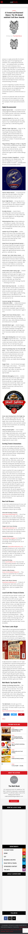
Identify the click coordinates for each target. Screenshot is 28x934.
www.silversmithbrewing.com (10, 514)
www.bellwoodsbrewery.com (15, 546)
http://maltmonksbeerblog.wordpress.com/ (13, 711)
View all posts (14, 801)
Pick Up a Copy (14, 929)
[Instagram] (14, 918)
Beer (4, 719)
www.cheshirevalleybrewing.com (11, 572)
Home (2, 929)
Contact (11, 931)
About (7, 931)
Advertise (3, 931)
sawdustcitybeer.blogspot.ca (10, 538)
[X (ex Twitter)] (10, 918)
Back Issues (7, 929)
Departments (21, 929)
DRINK (14, 10)
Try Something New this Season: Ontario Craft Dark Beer (17, 738)
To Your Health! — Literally (17, 765)
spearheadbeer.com (10, 562)
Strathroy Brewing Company (18, 758)
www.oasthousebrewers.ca (9, 528)
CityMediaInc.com (23, 927)
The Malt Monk (17, 36)
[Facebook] (6, 918)
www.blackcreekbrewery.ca (9, 582)
